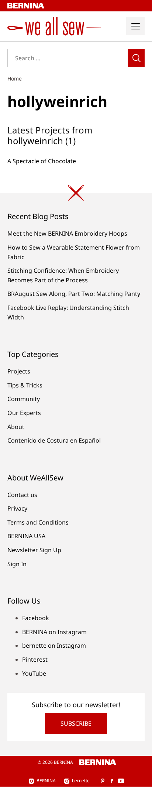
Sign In (17, 564)
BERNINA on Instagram (54, 632)
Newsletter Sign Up (34, 550)
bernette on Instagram (54, 645)
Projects (18, 371)
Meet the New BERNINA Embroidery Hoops (67, 233)
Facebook (35, 618)
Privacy (17, 508)
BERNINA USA (26, 536)
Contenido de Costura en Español (54, 440)
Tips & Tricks (24, 385)
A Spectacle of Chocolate (41, 161)
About (15, 427)
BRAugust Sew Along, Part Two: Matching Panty (73, 294)
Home (14, 78)
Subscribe (76, 723)
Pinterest (35, 659)
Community (23, 399)
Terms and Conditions (38, 522)
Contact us (22, 495)
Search (136, 58)
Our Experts (24, 413)
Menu (135, 26)
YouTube (34, 673)
